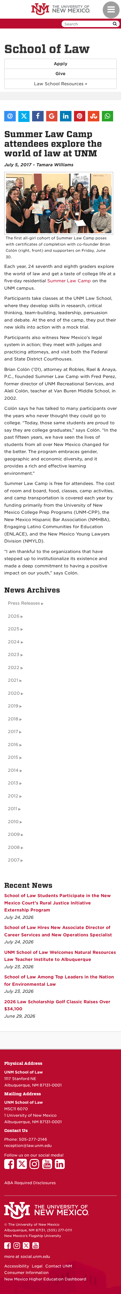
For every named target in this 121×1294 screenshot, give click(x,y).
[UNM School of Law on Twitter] (23, 1166)
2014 (13, 770)
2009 (14, 834)
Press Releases (24, 603)
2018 (13, 719)
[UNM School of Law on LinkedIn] (61, 1166)
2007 (13, 860)
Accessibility (16, 1266)
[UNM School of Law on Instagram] (36, 1166)
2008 (14, 847)
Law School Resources (59, 83)
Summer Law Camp (69, 280)
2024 (14, 641)
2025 (13, 628)
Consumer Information (26, 1272)
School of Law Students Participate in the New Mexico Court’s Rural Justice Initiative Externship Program (57, 903)
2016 (13, 744)
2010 (13, 821)
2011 (12, 808)
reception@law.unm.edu (28, 1145)
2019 (13, 706)
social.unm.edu (35, 1256)
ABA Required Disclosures (30, 1183)
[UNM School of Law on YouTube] (48, 1166)
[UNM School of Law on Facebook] (10, 1166)
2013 (13, 783)
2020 (14, 693)
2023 (13, 654)
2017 (13, 731)
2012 (13, 796)
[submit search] (115, 24)
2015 (13, 757)
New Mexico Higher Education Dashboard (45, 1279)
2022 (13, 667)
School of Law (47, 49)
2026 (13, 616)
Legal (37, 1266)
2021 (13, 680)
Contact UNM (58, 1266)
